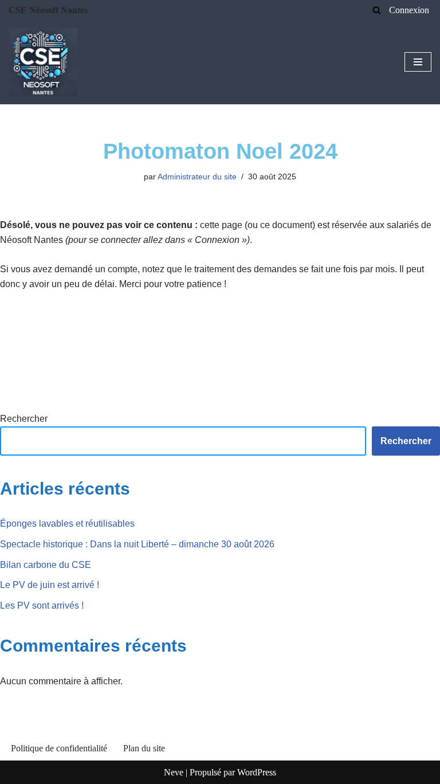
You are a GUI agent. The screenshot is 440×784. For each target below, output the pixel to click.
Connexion (409, 10)
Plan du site (144, 748)
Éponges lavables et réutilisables (67, 523)
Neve (173, 772)
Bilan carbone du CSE (45, 565)
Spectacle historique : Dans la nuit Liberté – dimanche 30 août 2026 (137, 544)
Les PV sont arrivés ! (42, 605)
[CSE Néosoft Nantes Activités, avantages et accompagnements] (43, 62)
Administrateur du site (197, 176)
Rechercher (24, 419)
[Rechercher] (376, 10)
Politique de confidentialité (59, 748)
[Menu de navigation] (417, 62)
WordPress (256, 772)
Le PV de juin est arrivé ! (49, 585)
